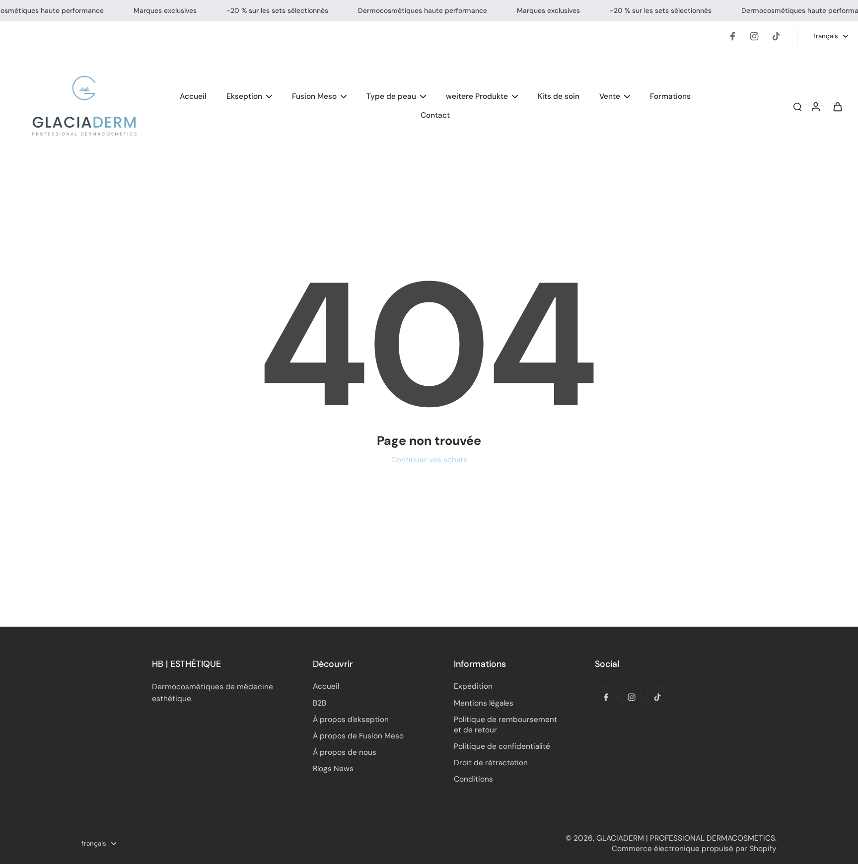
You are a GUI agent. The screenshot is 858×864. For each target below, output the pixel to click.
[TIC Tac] (776, 36)
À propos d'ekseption (351, 719)
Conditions (473, 779)
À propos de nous (344, 752)
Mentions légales (483, 703)
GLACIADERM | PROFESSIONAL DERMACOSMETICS (685, 838)
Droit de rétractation (491, 763)
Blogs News (333, 769)
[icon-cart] (837, 106)
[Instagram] (754, 36)
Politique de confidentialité (502, 746)
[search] (797, 106)
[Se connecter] (815, 106)
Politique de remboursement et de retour (505, 725)
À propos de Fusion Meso (358, 736)
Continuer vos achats (429, 460)
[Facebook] (732, 36)
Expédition (473, 686)
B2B (319, 703)
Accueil (326, 686)
